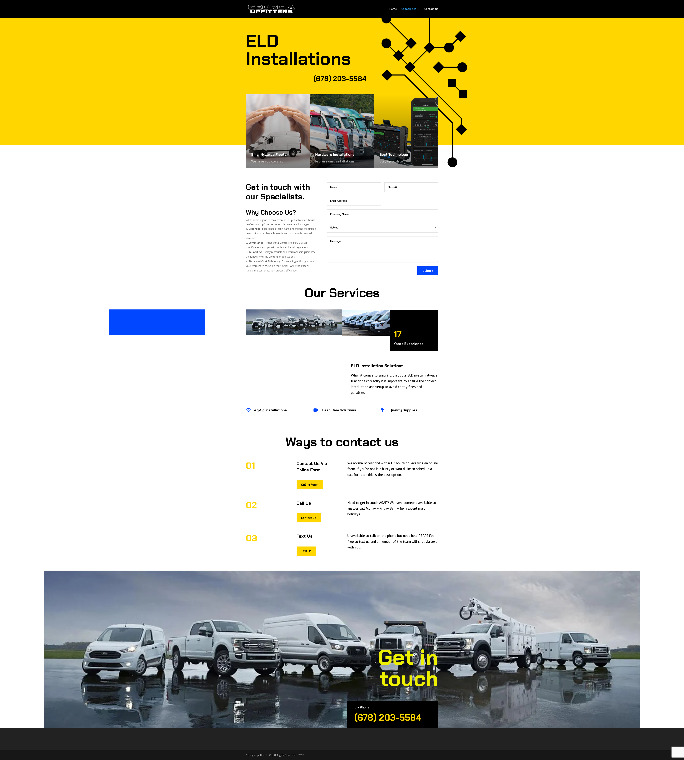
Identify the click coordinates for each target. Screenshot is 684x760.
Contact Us (431, 9)
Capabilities (408, 9)
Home (393, 9)
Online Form (309, 485)
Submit (428, 271)
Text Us (306, 551)
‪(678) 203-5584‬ (340, 78)
